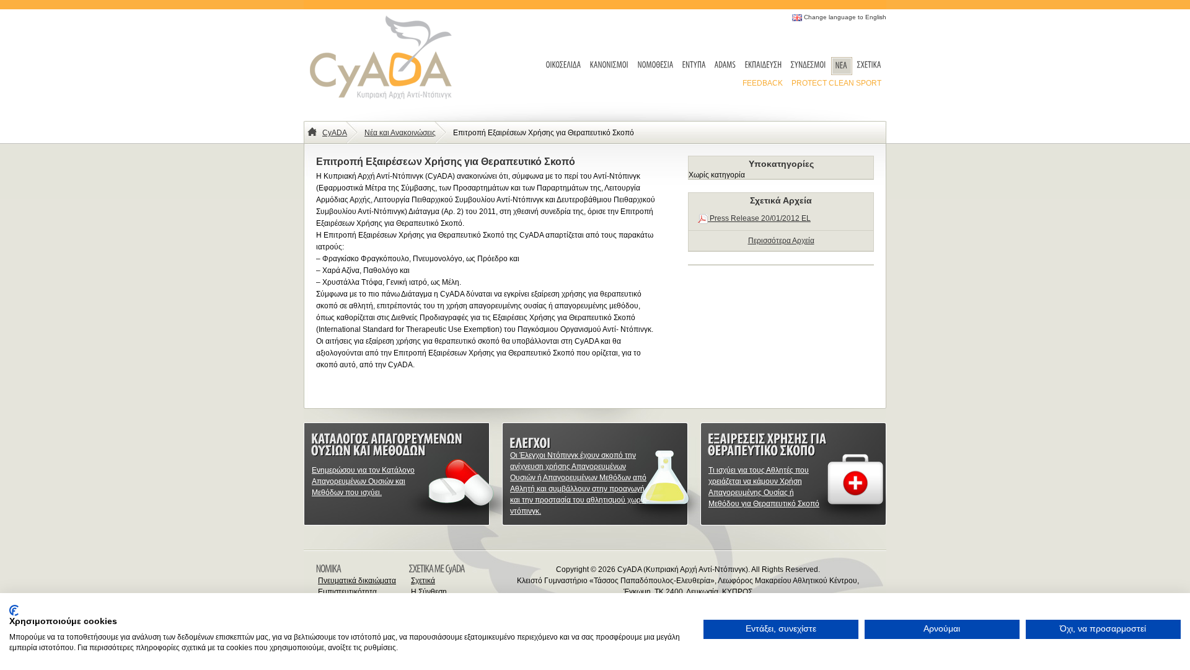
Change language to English (845, 17)
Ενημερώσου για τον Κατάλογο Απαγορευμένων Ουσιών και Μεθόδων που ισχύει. (363, 481)
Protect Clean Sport (836, 83)
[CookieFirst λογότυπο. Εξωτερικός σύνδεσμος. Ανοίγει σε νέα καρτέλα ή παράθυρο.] (14, 610)
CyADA (334, 132)
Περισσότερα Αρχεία (781, 240)
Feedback (763, 83)
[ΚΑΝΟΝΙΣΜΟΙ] (609, 65)
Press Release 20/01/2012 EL (759, 218)
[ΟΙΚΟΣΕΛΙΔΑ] (563, 65)
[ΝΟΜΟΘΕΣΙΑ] (655, 65)
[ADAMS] (725, 65)
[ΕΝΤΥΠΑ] (694, 65)
